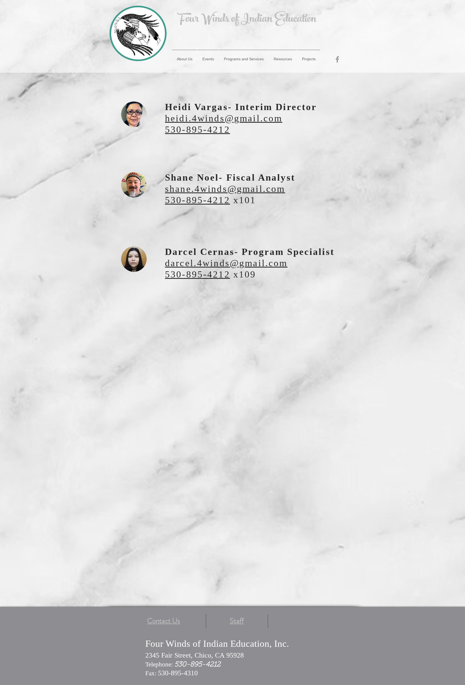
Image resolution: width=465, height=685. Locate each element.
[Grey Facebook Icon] (337, 59)
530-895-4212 (197, 200)
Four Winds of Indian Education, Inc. (217, 643)
